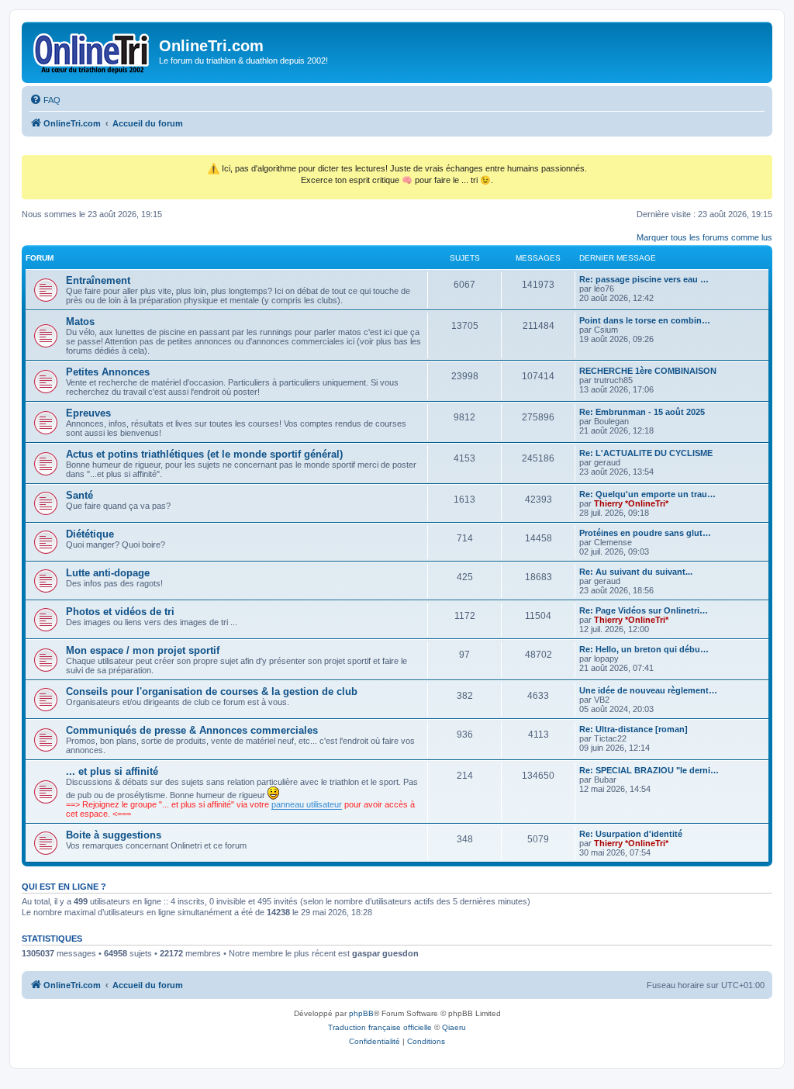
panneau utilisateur (306, 804)
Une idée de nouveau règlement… (648, 690)
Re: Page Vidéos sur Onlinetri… (643, 610)
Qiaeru (454, 1027)
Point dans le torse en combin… (644, 320)
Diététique (90, 534)
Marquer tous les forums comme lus (704, 237)
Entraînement (98, 280)
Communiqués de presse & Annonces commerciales (192, 730)
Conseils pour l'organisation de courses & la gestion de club (211, 691)
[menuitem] (44, 100)
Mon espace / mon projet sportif (142, 650)
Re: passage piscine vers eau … (644, 279)
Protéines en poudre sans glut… (645, 533)
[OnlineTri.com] (92, 50)
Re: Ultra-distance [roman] (633, 729)
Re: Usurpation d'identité (630, 833)
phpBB (361, 1013)
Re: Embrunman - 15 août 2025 (642, 412)
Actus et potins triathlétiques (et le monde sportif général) (204, 454)
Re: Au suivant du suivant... (635, 571)
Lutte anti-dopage (108, 573)
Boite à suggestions (113, 835)
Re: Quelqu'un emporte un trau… (647, 494)
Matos (80, 321)
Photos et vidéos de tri (120, 611)
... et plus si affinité (112, 771)
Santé (79, 495)
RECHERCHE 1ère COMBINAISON (647, 370)
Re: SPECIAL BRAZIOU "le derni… (649, 770)
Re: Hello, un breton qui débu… (644, 649)
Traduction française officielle (380, 1027)
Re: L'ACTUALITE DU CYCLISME (646, 453)
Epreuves (88, 413)
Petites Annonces (108, 372)
